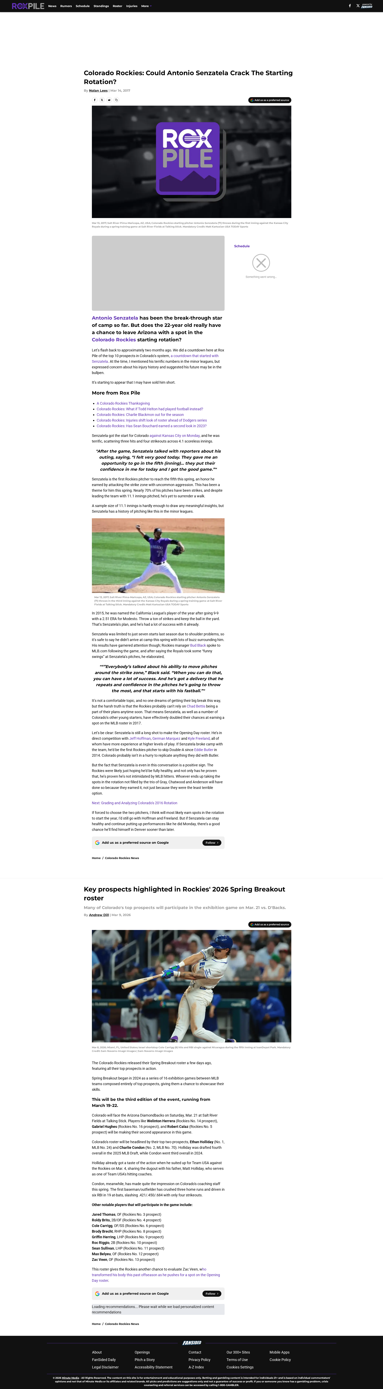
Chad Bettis (196, 706)
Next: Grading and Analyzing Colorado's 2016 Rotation (134, 803)
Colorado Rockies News (122, 858)
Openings (142, 1352)
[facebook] (350, 5)
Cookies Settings (240, 1367)
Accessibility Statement (154, 1367)
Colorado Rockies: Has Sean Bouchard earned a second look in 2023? (152, 426)
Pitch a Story (145, 1360)
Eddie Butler (203, 750)
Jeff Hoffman (140, 738)
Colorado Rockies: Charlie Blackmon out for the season (140, 414)
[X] (358, 5)
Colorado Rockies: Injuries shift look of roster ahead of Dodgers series (152, 420)
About (97, 1352)
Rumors (66, 6)
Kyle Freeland (199, 738)
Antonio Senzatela (115, 318)
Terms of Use (237, 1360)
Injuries (131, 6)
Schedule (83, 6)
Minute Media (70, 1377)
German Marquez (166, 738)
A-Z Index (196, 1367)
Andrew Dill (99, 915)
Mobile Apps (280, 1352)
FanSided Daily (104, 1360)
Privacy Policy (199, 1360)
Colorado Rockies (114, 340)
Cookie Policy (280, 1360)
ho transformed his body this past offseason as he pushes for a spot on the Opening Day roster (156, 1275)
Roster (117, 6)
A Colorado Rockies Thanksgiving (123, 403)
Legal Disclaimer (105, 1367)
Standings (101, 6)
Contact (195, 1352)
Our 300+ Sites (238, 1352)
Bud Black (198, 645)
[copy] (116, 100)
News (52, 6)
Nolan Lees (98, 90)
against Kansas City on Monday (175, 435)
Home (96, 858)
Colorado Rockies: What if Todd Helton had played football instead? (150, 409)
